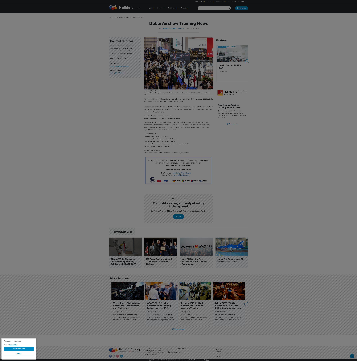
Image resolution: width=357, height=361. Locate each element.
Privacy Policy (13, 345)
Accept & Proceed (19, 348)
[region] (18, 349)
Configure (19, 353)
